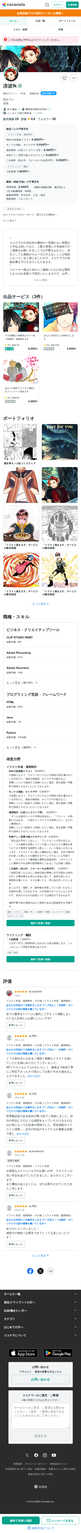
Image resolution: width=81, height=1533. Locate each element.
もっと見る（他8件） (19, 747)
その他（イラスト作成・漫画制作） (54, 1000)
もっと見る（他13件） (20, 682)
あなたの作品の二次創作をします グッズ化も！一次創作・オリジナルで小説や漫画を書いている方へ (39, 1006)
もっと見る (41, 279)
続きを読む (34, 1076)
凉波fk (10, 85)
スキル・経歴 (20, 29)
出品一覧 (40, 20)
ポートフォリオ (67, 20)
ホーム (13, 20)
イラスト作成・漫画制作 (19, 1000)
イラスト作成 (42, 1165)
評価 (60, 29)
